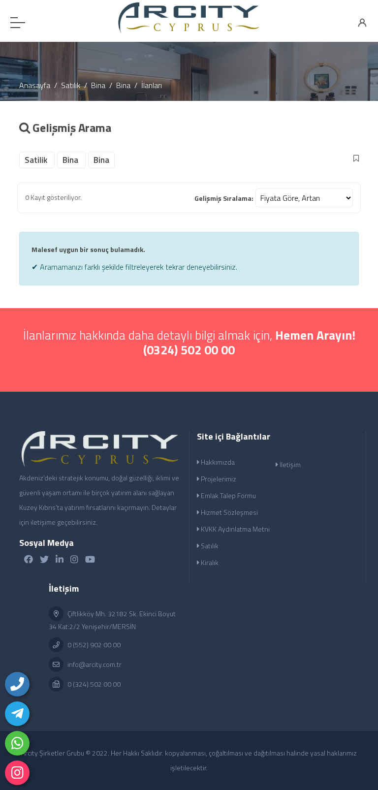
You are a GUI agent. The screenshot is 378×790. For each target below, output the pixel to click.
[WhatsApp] (17, 743)
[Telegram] (17, 713)
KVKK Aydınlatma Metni (234, 529)
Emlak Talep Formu (227, 495)
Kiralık (209, 562)
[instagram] (17, 772)
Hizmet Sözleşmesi (228, 512)
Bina (98, 85)
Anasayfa (34, 85)
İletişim (289, 464)
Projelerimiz (217, 479)
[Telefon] (17, 684)
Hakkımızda (217, 462)
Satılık (70, 85)
